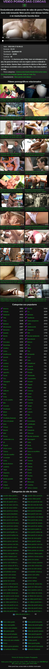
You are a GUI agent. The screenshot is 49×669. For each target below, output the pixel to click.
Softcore (26, 74)
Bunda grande (8, 479)
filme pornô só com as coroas (35, 535)
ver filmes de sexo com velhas (35, 596)
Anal (29, 357)
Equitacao (30, 318)
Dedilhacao (7, 354)
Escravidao (31, 421)
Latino (29, 418)
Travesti (30, 461)
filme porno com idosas (22, 77)
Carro (5, 461)
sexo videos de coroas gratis (35, 593)
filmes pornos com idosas (11, 544)
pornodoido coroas (9, 572)
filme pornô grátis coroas (11, 532)
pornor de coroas (9, 581)
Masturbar (6, 345)
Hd (6, 74)
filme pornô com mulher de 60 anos (11, 520)
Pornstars (6, 342)
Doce (3, 74)
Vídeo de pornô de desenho (35, 637)
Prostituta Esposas (9, 418)
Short (5, 415)
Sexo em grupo (8, 421)
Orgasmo (6, 473)
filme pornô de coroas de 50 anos (35, 523)
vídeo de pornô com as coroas (35, 605)
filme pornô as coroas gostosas (11, 511)
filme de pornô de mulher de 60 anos (35, 502)
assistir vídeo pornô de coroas (35, 496)
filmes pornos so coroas (35, 550)
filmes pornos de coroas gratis (35, 547)
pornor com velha (33, 575)
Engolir (5, 445)
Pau (4, 378)
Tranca (5, 451)
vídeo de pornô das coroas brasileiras (35, 611)
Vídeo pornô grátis (33, 643)
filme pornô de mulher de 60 (11, 526)
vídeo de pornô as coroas (11, 605)
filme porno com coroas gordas (11, 517)
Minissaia (30, 482)
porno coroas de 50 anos (11, 566)
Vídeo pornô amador (10, 634)
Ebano (29, 470)
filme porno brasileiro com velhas (11, 514)
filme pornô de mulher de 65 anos (11, 529)
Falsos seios (7, 448)
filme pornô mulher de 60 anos (11, 535)
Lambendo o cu (8, 439)
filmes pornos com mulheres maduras (35, 544)
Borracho (38, 72)
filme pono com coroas (35, 508)
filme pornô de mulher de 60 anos (35, 526)
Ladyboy (6, 467)
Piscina (29, 476)
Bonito (32, 72)
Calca (45, 72)
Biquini (5, 430)
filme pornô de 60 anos (11, 523)
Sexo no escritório (33, 451)
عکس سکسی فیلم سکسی (21, 663)
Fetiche (29, 467)
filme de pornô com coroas (11, 502)
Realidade (6, 409)
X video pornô (32, 640)
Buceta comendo (33, 436)
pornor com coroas (9, 575)
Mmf (4, 433)
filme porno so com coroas (11, 538)
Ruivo (29, 397)
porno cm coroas (33, 559)
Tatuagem (6, 382)
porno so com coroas (34, 569)
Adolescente (20, 72)
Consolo (6, 406)
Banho (27, 72)
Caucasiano (31, 378)
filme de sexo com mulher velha (11, 505)
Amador (30, 382)
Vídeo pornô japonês (34, 634)
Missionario (7, 327)
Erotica (29, 448)
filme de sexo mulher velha (11, 508)
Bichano (30, 315)
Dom (4, 424)
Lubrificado (31, 424)
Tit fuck (5, 427)
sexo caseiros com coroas (35, 590)
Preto (5, 397)
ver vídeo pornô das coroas (35, 599)
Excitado (30, 369)
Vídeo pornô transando (35, 646)
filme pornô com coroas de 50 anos (35, 514)
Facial (5, 375)
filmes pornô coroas (34, 541)
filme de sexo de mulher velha (35, 505)
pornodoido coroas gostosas (35, 572)
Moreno (5, 309)
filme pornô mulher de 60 (35, 532)
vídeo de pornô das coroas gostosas (23, 614)
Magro (29, 388)
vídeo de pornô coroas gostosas (35, 608)
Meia (29, 348)
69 (4, 442)
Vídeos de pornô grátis (35, 625)
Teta (4, 318)
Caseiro (30, 403)
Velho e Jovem (32, 488)
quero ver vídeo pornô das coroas (35, 587)
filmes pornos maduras (11, 550)
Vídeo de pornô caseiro (35, 631)
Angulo (29, 385)
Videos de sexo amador (11, 640)
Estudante (30, 430)
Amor (29, 454)
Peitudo (14, 74)
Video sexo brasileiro (34, 628)
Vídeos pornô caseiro (10, 637)
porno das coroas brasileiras (35, 566)
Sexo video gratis (9, 622)
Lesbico (6, 363)
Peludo (29, 372)
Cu (28, 312)
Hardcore (6, 315)
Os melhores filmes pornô (11, 649)
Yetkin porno (5, 662)
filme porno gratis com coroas (35, 529)
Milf (28, 333)
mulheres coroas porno (35, 556)
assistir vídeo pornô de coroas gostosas (11, 499)
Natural (5, 366)
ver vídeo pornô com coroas (11, 599)
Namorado (31, 375)
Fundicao (6, 488)
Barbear (6, 324)
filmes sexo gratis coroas (11, 553)
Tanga (29, 406)
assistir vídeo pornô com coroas (11, 496)
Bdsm (5, 412)
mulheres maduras (33, 649)
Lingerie (30, 366)
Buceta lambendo (33, 336)
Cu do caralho (8, 400)
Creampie (6, 457)
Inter (4, 388)
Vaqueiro (30, 330)
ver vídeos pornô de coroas (35, 602)
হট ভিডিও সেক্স (27, 662)
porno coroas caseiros (35, 562)
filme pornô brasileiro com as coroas (35, 511)
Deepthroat (31, 363)
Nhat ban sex (35, 662)
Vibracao (30, 433)
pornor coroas (32, 578)
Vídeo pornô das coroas (24, 1)
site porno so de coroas (11, 596)
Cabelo (29, 412)
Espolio (5, 333)
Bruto (29, 445)
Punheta (30, 400)
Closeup (30, 391)
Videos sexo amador (10, 628)
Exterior (5, 369)
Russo (5, 436)
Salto (29, 442)
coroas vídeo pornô (34, 499)
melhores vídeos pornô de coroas (35, 553)
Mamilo (29, 427)
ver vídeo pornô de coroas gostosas (11, 602)
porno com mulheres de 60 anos (11, 562)
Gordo (29, 473)
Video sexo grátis (9, 625)
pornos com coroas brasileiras (11, 584)
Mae (4, 394)
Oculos (29, 464)
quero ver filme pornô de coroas (11, 587)
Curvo (29, 409)
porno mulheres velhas (11, 569)
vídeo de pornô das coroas (11, 611)
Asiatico (6, 348)
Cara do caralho (8, 454)
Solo (30, 74)
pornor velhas (32, 581)
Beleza (29, 342)
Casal (29, 394)
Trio (28, 351)
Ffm (28, 415)
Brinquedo (31, 354)
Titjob (5, 470)
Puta (4, 385)
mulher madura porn (10, 556)
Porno (5, 643)
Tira (34, 74)
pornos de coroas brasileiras (35, 584)
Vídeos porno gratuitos (11, 646)
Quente (19, 74)
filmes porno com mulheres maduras (11, 541)
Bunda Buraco (8, 464)
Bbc (4, 403)
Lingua (5, 485)
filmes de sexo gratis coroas (35, 538)
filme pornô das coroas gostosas (35, 520)
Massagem (31, 439)
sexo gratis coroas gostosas (11, 593)
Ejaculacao (31, 339)
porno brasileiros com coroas (11, 559)
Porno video (33, 663)
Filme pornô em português (35, 622)
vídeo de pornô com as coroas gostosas (11, 608)
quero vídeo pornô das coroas (11, 590)
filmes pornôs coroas (10, 547)
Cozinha (30, 485)
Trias (5, 321)
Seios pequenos (33, 321)
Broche (29, 309)
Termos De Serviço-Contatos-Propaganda (24, 657)
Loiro (9, 74)
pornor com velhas (9, 578)
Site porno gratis (8, 631)
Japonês (6, 372)
